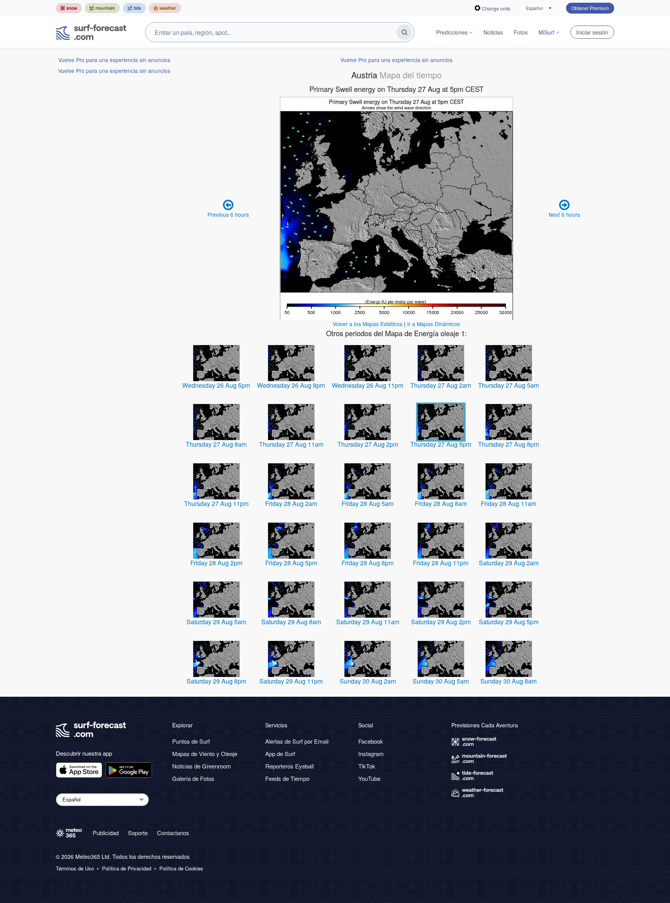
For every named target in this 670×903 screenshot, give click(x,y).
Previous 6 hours (228, 214)
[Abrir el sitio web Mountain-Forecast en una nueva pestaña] (102, 8)
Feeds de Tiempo (287, 778)
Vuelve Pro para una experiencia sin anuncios (114, 60)
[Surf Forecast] (91, 32)
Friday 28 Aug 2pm (216, 562)
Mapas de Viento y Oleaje (204, 753)
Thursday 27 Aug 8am (216, 444)
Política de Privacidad (126, 868)
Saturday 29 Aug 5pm (509, 621)
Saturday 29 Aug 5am (216, 621)
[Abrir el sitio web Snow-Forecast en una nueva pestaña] (69, 8)
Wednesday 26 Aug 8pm (291, 385)
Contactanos (173, 833)
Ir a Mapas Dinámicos (433, 324)
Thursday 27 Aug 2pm (367, 444)
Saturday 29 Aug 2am (509, 562)
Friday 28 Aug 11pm (440, 562)
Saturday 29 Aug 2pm (441, 621)
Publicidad (106, 833)
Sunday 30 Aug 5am (441, 681)
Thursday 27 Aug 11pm (216, 503)
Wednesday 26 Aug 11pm (367, 385)
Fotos (521, 32)
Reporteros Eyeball (289, 766)
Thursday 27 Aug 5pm (440, 444)
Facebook (370, 741)
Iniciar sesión (592, 32)
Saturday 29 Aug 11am (367, 621)
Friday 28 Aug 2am (291, 503)
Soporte (138, 833)
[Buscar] (404, 32)
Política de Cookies (181, 868)
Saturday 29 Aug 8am (291, 621)
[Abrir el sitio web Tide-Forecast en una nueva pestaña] (134, 8)
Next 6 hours (564, 214)
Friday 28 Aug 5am (368, 503)
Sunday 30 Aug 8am (508, 681)
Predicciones (452, 32)
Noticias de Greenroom (201, 766)
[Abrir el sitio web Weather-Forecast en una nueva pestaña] (165, 8)
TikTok (366, 766)
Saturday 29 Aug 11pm (291, 681)
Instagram (371, 753)
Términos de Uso (75, 868)
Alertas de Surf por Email (296, 741)
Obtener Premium (590, 8)
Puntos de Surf (191, 741)
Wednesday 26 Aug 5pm (216, 385)
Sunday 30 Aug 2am (368, 681)
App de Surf (280, 753)
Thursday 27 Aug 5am (508, 385)
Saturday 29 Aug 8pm (216, 681)
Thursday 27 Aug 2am (440, 385)
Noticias (493, 32)
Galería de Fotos (193, 778)
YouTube (369, 778)
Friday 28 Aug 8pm (368, 562)
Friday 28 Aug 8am (441, 503)
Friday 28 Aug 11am (508, 503)
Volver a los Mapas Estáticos (367, 324)
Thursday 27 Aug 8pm (508, 444)
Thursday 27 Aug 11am (291, 444)
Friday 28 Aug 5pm (291, 562)
